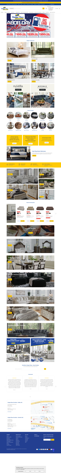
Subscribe (26, 441)
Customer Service (27, 438)
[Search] (43, 8)
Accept (30, 471)
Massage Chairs (18, 12)
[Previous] (5, 214)
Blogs (25, 442)
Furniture (2, 12)
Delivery (44, 12)
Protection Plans (28, 4)
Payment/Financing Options (14, 4)
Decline (39, 471)
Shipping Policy (38, 4)
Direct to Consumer (9, 4)
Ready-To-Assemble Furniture (24, 12)
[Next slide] (52, 25)
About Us (22, 4)
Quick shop (18, 221)
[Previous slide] (8, 25)
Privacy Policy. (22, 469)
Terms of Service (43, 4)
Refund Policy (35, 4)
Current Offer (26, 439)
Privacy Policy (31, 4)
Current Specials (31, 12)
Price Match (47, 12)
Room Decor (12, 12)
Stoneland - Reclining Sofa (49, 216)
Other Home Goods (52, 12)
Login (57, 8)
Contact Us (19, 4)
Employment (24, 4)
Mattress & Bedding (7, 12)
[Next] (56, 214)
